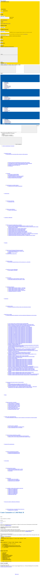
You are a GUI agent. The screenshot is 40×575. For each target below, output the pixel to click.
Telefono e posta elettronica (10, 209)
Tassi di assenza (8, 277)
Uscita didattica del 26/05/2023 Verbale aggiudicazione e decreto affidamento (20, 329)
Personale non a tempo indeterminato (12, 269)
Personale (5, 242)
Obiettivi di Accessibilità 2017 (12, 493)
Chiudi (2, 39)
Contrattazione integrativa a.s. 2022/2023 (14, 291)
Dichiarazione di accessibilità (6, 556)
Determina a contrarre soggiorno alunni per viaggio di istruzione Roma (19, 353)
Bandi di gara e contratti (8, 314)
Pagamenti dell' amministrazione (9, 444)
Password (11, 18)
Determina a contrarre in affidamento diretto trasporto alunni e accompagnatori (20, 359)
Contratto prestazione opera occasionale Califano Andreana (17, 228)
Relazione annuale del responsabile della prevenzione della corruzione (19, 162)
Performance (6, 298)
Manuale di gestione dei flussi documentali (14, 177)
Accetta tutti (2, 536)
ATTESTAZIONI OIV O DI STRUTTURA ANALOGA (15, 509)
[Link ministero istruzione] (4, 1)
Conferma (5, 63)
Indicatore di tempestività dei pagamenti (12, 451)
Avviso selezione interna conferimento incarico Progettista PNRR (18, 323)
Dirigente (9, 252)
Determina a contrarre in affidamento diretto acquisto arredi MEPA (18, 355)
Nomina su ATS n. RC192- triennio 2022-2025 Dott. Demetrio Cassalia (19, 436)
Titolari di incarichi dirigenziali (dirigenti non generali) (14, 250)
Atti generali (8, 173)
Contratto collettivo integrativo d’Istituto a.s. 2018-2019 (16, 287)
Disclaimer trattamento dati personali (6, 566)
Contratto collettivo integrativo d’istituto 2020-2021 (16, 289)
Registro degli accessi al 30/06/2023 (13, 480)
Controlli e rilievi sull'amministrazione (10, 416)
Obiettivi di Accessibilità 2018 (12, 492)
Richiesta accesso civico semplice (13, 479)
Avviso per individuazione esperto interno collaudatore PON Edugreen (19, 326)
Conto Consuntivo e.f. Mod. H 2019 (13, 404)
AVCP (9, 383)
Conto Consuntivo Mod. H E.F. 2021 (14, 406)
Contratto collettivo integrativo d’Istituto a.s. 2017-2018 (16, 288)
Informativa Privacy (5, 554)
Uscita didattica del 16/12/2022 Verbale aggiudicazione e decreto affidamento (20, 341)
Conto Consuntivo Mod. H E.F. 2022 (14, 408)
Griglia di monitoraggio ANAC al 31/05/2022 (15, 427)
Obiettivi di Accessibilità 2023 (12, 489)
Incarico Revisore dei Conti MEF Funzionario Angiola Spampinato (18, 435)
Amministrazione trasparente (6, 559)
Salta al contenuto (3, 0)
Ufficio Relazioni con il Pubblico (7, 555)
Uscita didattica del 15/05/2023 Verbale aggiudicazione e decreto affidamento (20, 333)
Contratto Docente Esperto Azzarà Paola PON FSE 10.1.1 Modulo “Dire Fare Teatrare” (21, 235)
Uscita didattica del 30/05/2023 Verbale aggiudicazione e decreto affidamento (20, 327)
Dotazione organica (9, 261)
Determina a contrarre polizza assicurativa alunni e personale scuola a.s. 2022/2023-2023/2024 (22, 374)
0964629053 (6, 544)
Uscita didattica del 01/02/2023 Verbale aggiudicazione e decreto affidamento (20, 338)
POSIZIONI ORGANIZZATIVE (11, 253)
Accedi (2, 12)
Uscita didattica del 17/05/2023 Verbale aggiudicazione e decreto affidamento (20, 332)
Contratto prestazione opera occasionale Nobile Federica (17, 229)
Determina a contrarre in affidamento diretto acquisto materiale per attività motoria (20, 366)
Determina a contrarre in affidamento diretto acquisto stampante (18, 365)
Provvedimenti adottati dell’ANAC (13, 175)
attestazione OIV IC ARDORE (13, 425)
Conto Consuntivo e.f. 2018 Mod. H (13, 403)
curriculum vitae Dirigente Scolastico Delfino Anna (16, 251)
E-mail (11, 32)
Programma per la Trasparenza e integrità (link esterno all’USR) (18, 164)
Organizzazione (6, 193)
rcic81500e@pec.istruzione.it (12, 546)
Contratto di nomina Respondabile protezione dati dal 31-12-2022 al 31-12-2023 (20, 225)
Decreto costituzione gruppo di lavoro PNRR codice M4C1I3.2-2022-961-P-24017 (21, 324)
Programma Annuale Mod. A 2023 (13, 409)
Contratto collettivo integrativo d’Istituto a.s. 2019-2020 (16, 290)
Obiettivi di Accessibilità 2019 (12, 491)
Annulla (2, 63)
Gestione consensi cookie (6, 558)
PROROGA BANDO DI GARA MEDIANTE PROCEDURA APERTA (19, 385)
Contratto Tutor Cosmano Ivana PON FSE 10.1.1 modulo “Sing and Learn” (20, 232)
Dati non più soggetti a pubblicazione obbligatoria (12, 501)
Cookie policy (4, 552)
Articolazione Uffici (11, 201)
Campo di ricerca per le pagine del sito (6, 132)
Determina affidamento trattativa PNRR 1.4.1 (15, 343)
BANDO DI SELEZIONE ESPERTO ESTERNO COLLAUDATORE (19, 384)
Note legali (4, 553)
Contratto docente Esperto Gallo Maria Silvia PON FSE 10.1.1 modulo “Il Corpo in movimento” (23, 233)
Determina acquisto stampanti (12, 358)
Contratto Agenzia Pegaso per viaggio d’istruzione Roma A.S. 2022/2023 (19, 352)
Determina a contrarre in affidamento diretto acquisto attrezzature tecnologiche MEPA (21, 356)
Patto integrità (10, 470)
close (1, 73)
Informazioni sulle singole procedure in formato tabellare (15, 382)
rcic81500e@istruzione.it (12, 545)
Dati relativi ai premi (9, 306)
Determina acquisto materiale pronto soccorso (15, 357)
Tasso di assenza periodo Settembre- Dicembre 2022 (16, 278)
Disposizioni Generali (7, 153)
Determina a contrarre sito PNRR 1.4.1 (14, 165)
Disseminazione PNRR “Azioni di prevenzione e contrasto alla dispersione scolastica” (21, 349)
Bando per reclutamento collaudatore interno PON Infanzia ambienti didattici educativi (21, 325)
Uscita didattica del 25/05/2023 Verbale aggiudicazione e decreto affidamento (20, 331)
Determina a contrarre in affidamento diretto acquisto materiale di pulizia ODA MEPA (21, 368)
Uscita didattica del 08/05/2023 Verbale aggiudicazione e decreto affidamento (20, 334)
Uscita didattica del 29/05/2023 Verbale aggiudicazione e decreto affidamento (20, 328)
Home (38, 125)
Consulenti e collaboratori (8, 217)
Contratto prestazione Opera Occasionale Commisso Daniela (17, 231)
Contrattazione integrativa (10, 286)
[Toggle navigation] (8, 69)
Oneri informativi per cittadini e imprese (12, 185)
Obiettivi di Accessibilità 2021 (12, 490)
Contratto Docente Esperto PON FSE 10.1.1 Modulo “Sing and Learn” (19, 234)
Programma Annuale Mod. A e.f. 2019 (14, 405)
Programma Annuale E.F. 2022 (13, 407)
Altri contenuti (6, 460)
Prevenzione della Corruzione (11, 468)
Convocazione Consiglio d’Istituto (13, 174)
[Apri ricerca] (32, 69)
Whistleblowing (4, 557)
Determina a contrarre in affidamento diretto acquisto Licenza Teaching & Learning (21, 372)
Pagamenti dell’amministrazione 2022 (14, 453)
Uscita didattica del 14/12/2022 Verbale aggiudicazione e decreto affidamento (20, 163)
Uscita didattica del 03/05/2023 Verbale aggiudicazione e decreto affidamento (20, 336)
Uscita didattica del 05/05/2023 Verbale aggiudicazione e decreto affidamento (20, 335)
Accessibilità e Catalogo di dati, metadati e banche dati (14, 488)
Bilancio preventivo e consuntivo (11, 402)
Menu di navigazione (18, 144)
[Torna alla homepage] (20, 64)
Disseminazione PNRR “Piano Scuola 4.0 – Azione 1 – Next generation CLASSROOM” (22, 348)
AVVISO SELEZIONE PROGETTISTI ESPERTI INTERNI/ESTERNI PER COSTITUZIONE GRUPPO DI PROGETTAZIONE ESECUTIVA (23, 346)
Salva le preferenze (8, 536)
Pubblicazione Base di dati (12, 494)
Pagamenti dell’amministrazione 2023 (14, 452)
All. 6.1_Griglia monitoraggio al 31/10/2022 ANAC (16, 426)
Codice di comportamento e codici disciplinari (15, 176)
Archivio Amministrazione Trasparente (8, 133)
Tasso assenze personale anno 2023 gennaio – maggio (16, 279)
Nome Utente (12, 17)
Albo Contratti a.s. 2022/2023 (12, 270)
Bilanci (3, 134)
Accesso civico (8, 478)
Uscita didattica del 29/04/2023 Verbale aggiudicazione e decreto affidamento (20, 337)
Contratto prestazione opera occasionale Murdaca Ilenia (16, 230)
